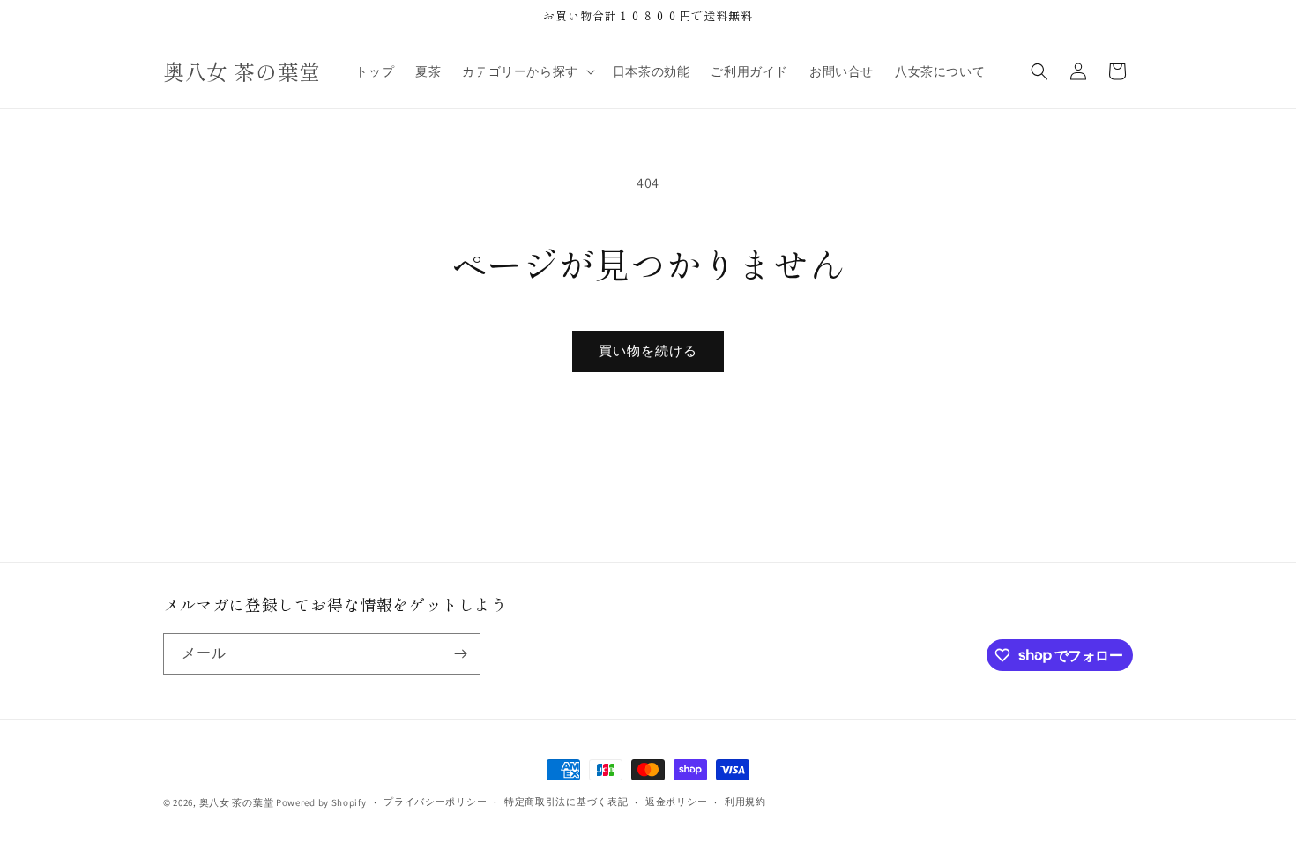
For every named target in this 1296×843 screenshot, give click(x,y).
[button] (526, 71)
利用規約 (745, 801)
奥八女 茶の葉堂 (236, 802)
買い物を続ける (648, 350)
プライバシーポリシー (435, 801)
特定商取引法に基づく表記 (566, 801)
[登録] (460, 654)
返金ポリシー (676, 801)
